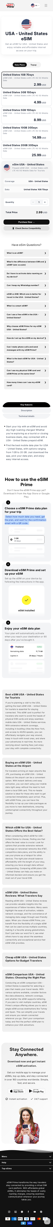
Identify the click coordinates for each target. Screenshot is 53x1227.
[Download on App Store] (17, 1091)
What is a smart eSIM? (17, 306)
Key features (26, 405)
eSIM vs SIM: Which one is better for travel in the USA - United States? (24, 295)
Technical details (26, 416)
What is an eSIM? (15, 253)
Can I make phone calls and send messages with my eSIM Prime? (22, 348)
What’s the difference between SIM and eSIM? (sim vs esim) (25, 263)
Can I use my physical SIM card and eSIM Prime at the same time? (23, 372)
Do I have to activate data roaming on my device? (24, 275)
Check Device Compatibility (26, 228)
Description (26, 410)
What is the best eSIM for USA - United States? (25, 360)
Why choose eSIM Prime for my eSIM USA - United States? (24, 327)
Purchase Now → (26, 222)
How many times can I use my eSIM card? (23, 383)
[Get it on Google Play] (36, 1091)
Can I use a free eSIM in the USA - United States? (23, 316)
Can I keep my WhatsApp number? (23, 285)
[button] (46, 5)
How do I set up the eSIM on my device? (25, 338)
